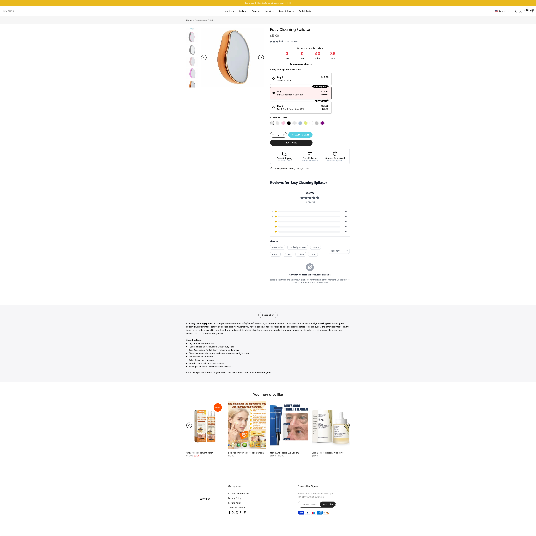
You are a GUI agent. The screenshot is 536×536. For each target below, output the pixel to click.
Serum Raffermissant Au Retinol (328, 452)
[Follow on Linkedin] (241, 512)
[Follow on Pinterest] (245, 512)
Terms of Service (236, 507)
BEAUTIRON (8, 11)
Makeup (243, 11)
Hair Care (269, 11)
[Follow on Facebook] (229, 512)
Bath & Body (305, 11)
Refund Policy (234, 503)
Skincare (256, 11)
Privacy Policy (234, 498)
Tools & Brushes (286, 11)
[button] (502, 11)
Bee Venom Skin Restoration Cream (246, 452)
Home (231, 11)
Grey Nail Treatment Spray (199, 452)
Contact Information (238, 493)
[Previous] (204, 57)
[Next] (261, 57)
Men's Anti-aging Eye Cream (284, 452)
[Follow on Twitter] (233, 512)
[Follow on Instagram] (237, 512)
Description (268, 315)
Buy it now (291, 142)
